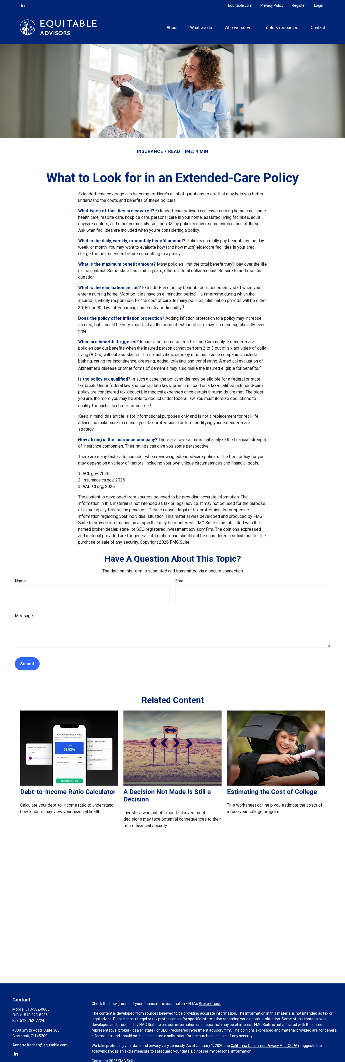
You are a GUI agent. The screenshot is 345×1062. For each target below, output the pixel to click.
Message (24, 615)
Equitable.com (240, 5)
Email (180, 580)
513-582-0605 (37, 1009)
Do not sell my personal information (221, 1051)
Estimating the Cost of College (272, 792)
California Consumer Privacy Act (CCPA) (265, 1045)
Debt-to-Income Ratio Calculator (68, 792)
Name (20, 580)
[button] (172, 27)
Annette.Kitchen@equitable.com (40, 1045)
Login (318, 5)
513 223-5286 (36, 1015)
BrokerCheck (210, 1003)
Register (299, 5)
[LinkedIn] (23, 5)
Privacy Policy (272, 5)
